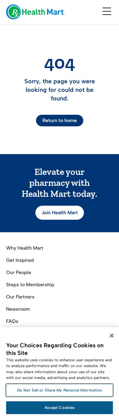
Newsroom (18, 309)
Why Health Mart (24, 248)
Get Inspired (20, 260)
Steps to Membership (30, 284)
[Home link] (35, 12)
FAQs (12, 321)
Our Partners (20, 297)
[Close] (111, 335)
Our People (18, 272)
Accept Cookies (60, 407)
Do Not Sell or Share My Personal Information (59, 390)
